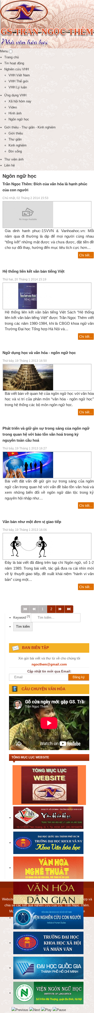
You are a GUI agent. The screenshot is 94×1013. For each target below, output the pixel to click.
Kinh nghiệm (18, 145)
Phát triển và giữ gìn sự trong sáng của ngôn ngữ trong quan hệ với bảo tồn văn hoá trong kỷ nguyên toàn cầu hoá (46, 434)
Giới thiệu (16, 133)
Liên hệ (9, 165)
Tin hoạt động (14, 63)
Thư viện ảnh (14, 159)
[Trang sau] (60, 609)
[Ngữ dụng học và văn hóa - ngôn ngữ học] (28, 377)
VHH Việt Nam (19, 75)
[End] (69, 609)
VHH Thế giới (18, 81)
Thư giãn (15, 139)
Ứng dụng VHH (15, 95)
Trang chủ (11, 57)
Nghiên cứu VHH (16, 69)
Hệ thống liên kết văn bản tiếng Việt (33, 271)
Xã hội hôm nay (20, 101)
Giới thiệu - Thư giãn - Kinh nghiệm (30, 127)
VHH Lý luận (18, 87)
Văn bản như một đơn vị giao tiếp (32, 522)
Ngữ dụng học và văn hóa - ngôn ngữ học (39, 353)
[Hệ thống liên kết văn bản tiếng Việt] (28, 295)
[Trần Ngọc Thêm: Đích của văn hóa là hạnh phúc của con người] (28, 214)
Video (13, 107)
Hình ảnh (15, 113)
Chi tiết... (85, 255)
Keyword (21, 617)
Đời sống (15, 151)
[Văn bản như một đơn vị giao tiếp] (28, 546)
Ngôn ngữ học (19, 119)
